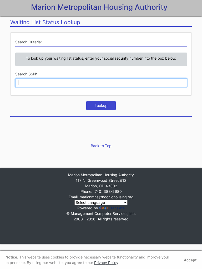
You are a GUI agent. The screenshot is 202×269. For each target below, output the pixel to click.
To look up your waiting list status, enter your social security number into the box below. (101, 58)
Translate (117, 208)
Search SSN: (26, 74)
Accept (190, 260)
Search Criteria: (28, 42)
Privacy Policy (106, 262)
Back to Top (101, 145)
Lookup (101, 105)
